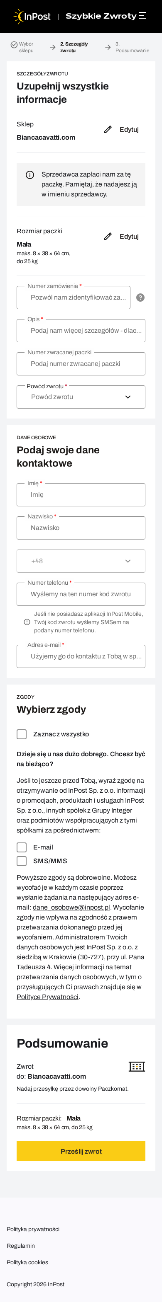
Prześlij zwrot (81, 1151)
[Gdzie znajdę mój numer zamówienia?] (140, 298)
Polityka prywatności (33, 1229)
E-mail (43, 847)
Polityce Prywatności (48, 996)
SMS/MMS (50, 860)
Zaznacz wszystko (61, 734)
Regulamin (21, 1246)
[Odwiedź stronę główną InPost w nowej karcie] (32, 16)
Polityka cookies (27, 1262)
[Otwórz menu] (144, 15)
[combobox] (81, 397)
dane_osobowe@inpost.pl (71, 907)
